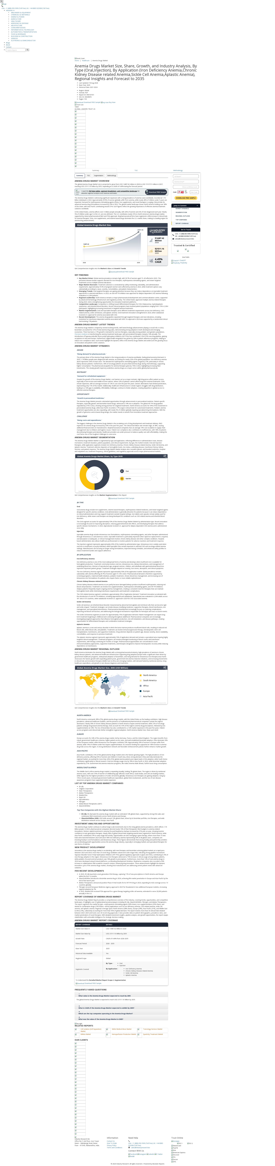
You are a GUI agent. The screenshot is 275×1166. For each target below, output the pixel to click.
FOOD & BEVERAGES (18, 34)
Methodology (178, 170)
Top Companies (181, 220)
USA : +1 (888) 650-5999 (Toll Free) (14, 8)
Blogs (8, 43)
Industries (9, 10)
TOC (136, 170)
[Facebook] (132, 1154)
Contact (8, 47)
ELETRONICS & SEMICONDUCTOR (22, 40)
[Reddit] (131, 1156)
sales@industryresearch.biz (184, 239)
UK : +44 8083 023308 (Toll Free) (37, 8)
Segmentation (98, 175)
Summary (95, 170)
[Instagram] (142, 1154)
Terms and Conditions (114, 1148)
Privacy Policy (111, 1145)
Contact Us (111, 1141)
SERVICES (14, 38)
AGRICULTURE (15, 19)
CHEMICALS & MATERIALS (20, 15)
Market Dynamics (182, 209)
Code (174, 192)
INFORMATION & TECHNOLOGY (22, 30)
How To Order (112, 1143)
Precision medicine (81, 334)
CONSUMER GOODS (17, 28)
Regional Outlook (183, 216)
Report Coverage (182, 223)
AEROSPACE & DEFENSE (19, 23)
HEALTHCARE (15, 21)
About (8, 45)
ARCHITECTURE (16, 25)
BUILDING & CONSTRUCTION (21, 36)
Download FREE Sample (92, 102)
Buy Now (111, 102)
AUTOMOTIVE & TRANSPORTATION (23, 32)
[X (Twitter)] (159, 1154)
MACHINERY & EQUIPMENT (20, 13)
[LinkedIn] (151, 1154)
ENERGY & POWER (17, 17)
